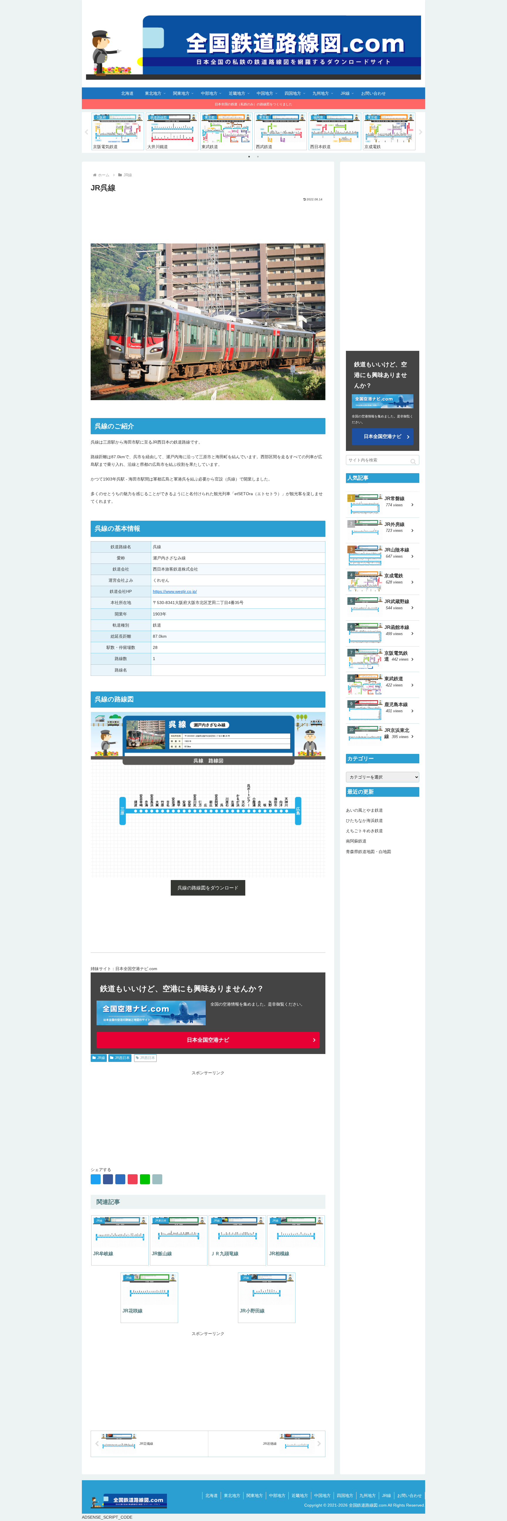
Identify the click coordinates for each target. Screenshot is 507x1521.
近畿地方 (300, 1495)
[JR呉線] (120, 1179)
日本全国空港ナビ (208, 1040)
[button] (413, 461)
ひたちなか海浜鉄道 (364, 820)
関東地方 (254, 1495)
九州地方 (367, 1495)
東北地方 (232, 1495)
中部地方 (277, 1495)
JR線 (101, 1058)
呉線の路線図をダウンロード (208, 887)
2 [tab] (258, 157)
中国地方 (322, 1495)
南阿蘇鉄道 (356, 841)
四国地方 (345, 1495)
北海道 (211, 1495)
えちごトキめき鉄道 (364, 830)
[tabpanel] (118, 131)
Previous (86, 132)
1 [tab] (249, 157)
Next (421, 132)
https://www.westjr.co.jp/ (175, 591)
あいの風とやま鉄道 (364, 810)
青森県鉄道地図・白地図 (368, 851)
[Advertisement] (208, 218)
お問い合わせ (409, 1495)
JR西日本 (122, 1058)
